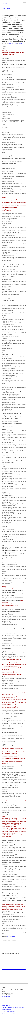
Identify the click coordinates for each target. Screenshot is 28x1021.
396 (8, 936)
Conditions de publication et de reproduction (13, 1007)
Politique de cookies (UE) (8, 1013)
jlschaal (20, 43)
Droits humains (14, 43)
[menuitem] (24, 3)
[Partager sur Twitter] (14, 944)
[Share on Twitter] (22, 944)
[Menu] (24, 3)
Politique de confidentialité (8, 1011)
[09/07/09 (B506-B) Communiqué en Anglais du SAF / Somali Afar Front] (8, 971)
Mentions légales (6, 1009)
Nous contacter (6, 1005)
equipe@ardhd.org (6, 996)
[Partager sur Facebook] (6, 944)
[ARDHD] (11, 3)
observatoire (12, 936)
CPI (10, 43)
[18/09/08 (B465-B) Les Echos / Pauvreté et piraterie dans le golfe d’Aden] (20, 962)
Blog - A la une (6, 8)
